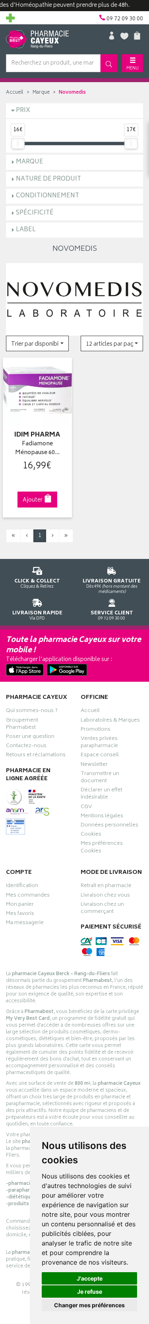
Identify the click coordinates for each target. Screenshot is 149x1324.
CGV (86, 808)
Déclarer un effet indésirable (101, 794)
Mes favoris (20, 915)
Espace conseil (100, 756)
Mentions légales (102, 817)
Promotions (95, 730)
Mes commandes (28, 896)
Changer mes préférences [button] (89, 1305)
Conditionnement (47, 196)
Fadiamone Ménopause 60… (37, 449)
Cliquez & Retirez (37, 583)
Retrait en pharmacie (106, 887)
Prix (23, 110)
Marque (41, 93)
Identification (22, 887)
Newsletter (94, 765)
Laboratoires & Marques (110, 721)
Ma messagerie (25, 924)
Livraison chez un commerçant (102, 909)
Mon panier (20, 905)
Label (26, 229)
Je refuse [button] (89, 1291)
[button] (37, 343)
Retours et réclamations (36, 756)
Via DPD (37, 615)
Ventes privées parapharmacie (99, 743)
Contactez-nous (26, 747)
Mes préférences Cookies (102, 848)
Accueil (14, 93)
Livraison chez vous (105, 896)
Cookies (91, 835)
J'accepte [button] (90, 1278)
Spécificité (35, 213)
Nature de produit (48, 179)
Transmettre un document (100, 778)
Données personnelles (109, 826)
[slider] (18, 143)
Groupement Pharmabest (22, 724)
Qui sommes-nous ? (32, 712)
